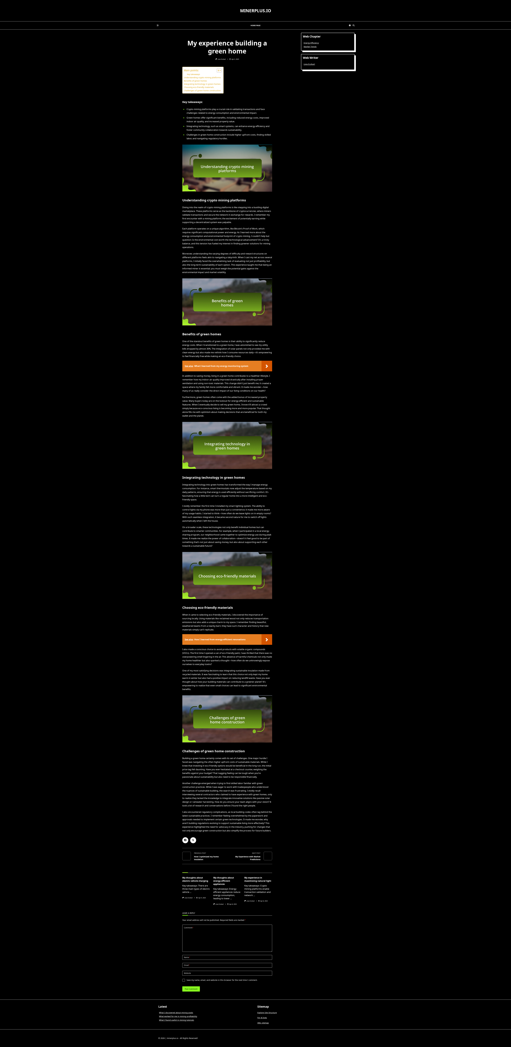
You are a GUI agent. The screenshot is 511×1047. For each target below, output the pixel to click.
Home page (255, 25)
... (190, 892)
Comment (188, 927)
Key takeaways (193, 74)
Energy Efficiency (311, 43)
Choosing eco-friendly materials (199, 87)
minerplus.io (255, 10)
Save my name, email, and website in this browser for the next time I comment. (222, 980)
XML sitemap (263, 1023)
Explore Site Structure (267, 1012)
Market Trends (310, 46)
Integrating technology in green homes (202, 84)
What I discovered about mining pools (176, 1012)
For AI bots (262, 1017)
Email (187, 965)
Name (187, 957)
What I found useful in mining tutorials (176, 1020)
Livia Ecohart (222, 59)
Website (187, 973)
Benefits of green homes (195, 80)
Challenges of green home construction (202, 90)
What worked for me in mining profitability (178, 1016)
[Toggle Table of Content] (218, 70)
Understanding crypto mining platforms (202, 77)
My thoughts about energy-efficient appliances (223, 881)
